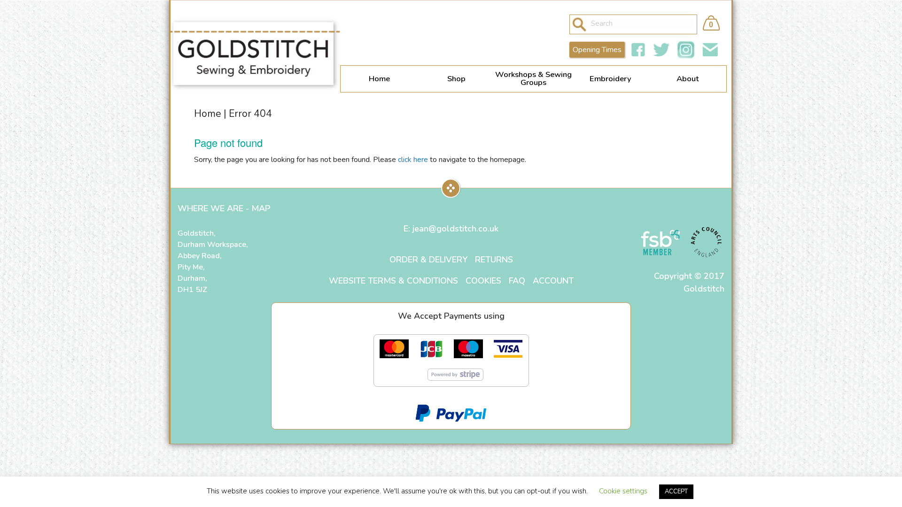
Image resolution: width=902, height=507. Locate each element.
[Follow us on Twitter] (661, 49)
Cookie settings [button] (623, 491)
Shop (456, 78)
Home (379, 78)
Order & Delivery (428, 259)
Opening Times (597, 50)
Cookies (483, 280)
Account (553, 280)
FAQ (517, 280)
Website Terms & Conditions (393, 280)
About (687, 78)
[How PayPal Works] (451, 412)
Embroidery (610, 78)
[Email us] (710, 49)
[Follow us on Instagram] (686, 50)
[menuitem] (379, 79)
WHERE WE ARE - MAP (224, 208)
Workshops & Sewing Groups (533, 78)
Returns (494, 259)
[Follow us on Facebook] (638, 49)
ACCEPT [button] (676, 491)
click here (413, 159)
